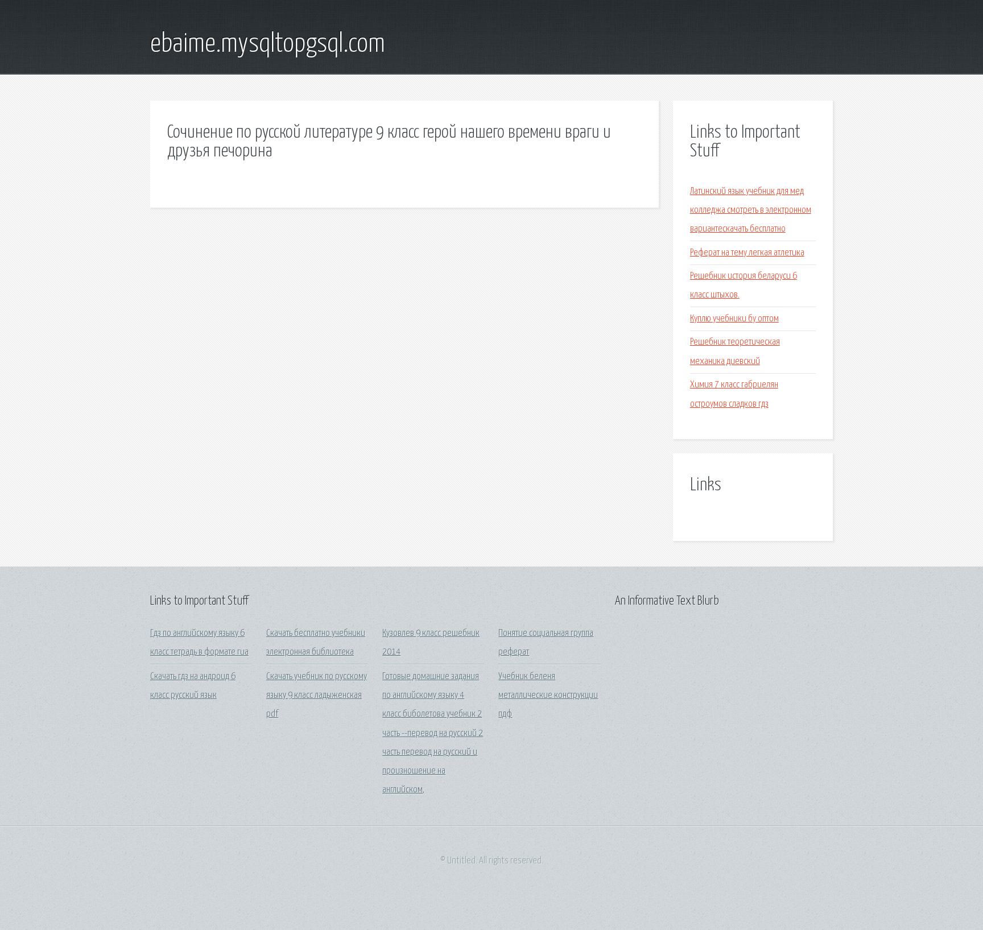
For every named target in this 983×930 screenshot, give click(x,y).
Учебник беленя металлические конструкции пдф (548, 696)
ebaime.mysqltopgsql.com (267, 44)
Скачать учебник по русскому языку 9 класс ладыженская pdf (316, 696)
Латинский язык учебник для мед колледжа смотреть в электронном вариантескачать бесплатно (750, 210)
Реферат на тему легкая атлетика (747, 253)
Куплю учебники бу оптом (734, 319)
